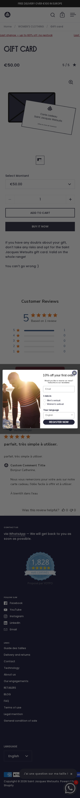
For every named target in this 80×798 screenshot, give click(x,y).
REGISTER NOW (58, 422)
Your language (51, 410)
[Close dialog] (74, 373)
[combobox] (58, 415)
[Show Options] (72, 415)
